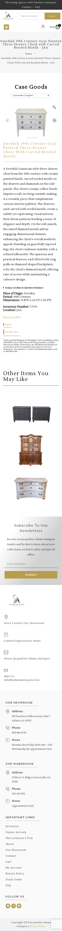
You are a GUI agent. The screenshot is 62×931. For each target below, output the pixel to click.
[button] (6, 27)
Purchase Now (12, 332)
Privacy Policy (37, 926)
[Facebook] (8, 906)
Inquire (8, 324)
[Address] (8, 712)
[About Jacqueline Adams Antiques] (6, 652)
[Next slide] (54, 120)
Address (17, 711)
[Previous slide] (7, 120)
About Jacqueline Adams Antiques (27, 658)
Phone (16, 727)
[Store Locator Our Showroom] (6, 617)
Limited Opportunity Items (22, 640)
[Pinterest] (19, 906)
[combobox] (31, 16)
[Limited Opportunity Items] (6, 635)
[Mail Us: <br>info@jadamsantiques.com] (6, 670)
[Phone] (8, 728)
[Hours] (8, 740)
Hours (16, 740)
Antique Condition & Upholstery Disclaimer (24, 288)
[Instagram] (13, 906)
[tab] (25, 138)
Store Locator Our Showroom (24, 623)
